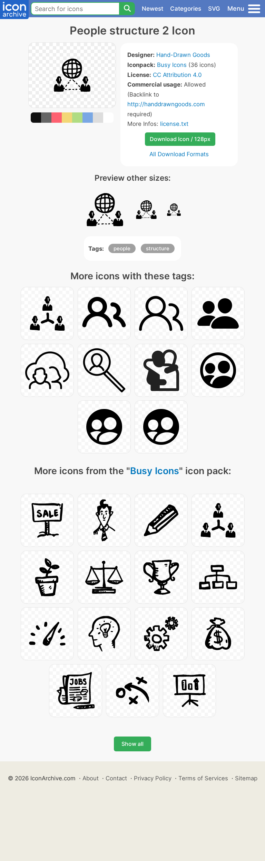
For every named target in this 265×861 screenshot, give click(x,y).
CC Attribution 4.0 (177, 74)
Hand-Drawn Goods (183, 54)
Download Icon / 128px (180, 139)
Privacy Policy (152, 778)
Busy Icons (172, 64)
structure (157, 248)
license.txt (174, 123)
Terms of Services (203, 778)
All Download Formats (179, 154)
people (122, 248)
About (90, 778)
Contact (116, 778)
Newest (152, 8)
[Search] (127, 8)
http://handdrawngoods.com (166, 104)
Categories (185, 8)
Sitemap (246, 778)
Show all (132, 743)
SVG (214, 8)
